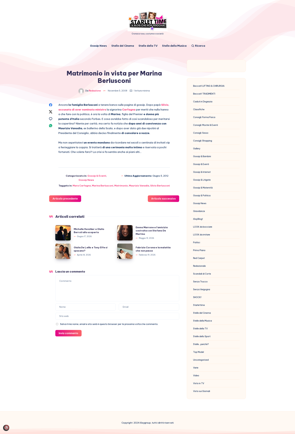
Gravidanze (199, 211)
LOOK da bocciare (202, 226)
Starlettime (199, 305)
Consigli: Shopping (202, 140)
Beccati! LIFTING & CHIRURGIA (208, 86)
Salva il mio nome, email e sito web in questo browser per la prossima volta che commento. (109, 324)
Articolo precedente (65, 198)
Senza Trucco (200, 281)
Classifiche (199, 109)
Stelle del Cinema (122, 45)
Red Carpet (199, 258)
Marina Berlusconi (102, 185)
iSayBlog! (198, 219)
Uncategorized (201, 359)
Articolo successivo (163, 198)
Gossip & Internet (202, 172)
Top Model (198, 352)
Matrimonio (121, 185)
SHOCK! (197, 297)
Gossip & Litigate (202, 179)
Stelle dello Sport (201, 336)
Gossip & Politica (201, 195)
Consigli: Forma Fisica (204, 117)
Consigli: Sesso (200, 133)
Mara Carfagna (82, 185)
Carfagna (129, 109)
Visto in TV (198, 383)
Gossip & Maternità (203, 187)
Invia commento (68, 333)
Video (196, 375)
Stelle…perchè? (201, 344)
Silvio (164, 105)
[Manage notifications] (6, 427)
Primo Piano (199, 250)
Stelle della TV (148, 45)
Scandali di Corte (202, 273)
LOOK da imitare (201, 234)
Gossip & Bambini (202, 156)
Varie (195, 367)
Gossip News (98, 45)
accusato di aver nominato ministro (82, 109)
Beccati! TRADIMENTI (204, 93)
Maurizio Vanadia (139, 185)
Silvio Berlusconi (160, 185)
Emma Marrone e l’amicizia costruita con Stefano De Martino (152, 231)
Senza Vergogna (201, 289)
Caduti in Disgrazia (202, 101)
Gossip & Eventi (96, 175)
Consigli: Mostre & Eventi (205, 125)
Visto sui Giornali (201, 391)
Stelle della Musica (174, 45)
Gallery (196, 148)
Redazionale (199, 266)
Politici (196, 242)
